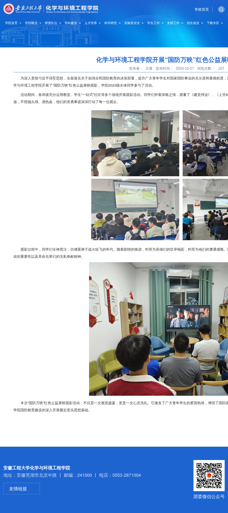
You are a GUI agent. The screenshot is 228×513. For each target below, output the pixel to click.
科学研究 (111, 23)
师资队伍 (51, 23)
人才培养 (91, 23)
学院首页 (11, 23)
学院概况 (31, 23)
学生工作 (154, 23)
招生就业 (193, 23)
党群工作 (173, 23)
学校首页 (202, 9)
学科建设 (71, 23)
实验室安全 (132, 23)
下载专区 (213, 23)
